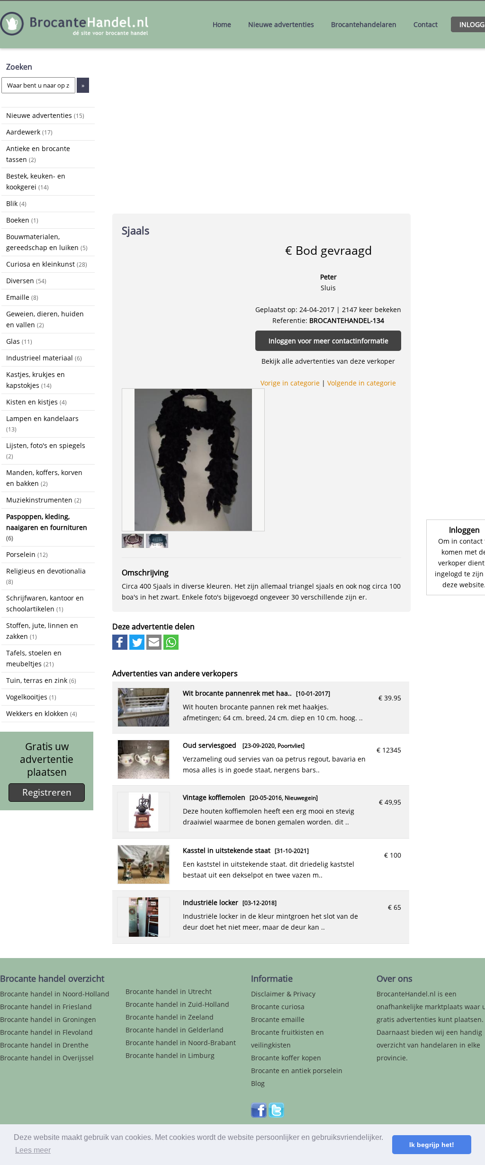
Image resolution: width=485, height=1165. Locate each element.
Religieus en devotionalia (46, 575)
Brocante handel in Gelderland (175, 1029)
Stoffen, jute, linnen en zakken (42, 631)
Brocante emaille (278, 1019)
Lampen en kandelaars (42, 423)
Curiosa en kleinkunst (46, 264)
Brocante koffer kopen (286, 1057)
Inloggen (464, 530)
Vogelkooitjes (31, 696)
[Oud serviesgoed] (143, 775)
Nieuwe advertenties (281, 24)
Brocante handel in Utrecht (169, 991)
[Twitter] (276, 1115)
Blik (16, 203)
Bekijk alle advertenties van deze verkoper (328, 361)
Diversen (26, 280)
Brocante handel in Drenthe (44, 1044)
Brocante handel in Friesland (46, 1006)
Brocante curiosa (278, 1006)
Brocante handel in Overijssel (47, 1057)
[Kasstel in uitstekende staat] (143, 881)
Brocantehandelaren (363, 24)
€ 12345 (389, 749)
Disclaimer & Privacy (283, 993)
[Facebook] (259, 1115)
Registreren (47, 792)
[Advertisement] (48, 867)
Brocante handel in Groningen (48, 1019)
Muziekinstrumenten (43, 499)
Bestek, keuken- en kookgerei (35, 181)
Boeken (22, 219)
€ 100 (392, 855)
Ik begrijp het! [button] (431, 1144)
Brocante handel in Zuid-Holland (177, 1004)
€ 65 (394, 907)
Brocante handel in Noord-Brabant (181, 1042)
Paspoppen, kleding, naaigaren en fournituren (46, 527)
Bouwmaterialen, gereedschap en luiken (47, 242)
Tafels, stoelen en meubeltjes (34, 658)
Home (222, 24)
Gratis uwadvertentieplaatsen (46, 759)
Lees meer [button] (33, 1150)
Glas (19, 341)
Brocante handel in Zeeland (170, 1017)
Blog (258, 1083)
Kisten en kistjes (36, 401)
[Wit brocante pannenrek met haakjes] (143, 723)
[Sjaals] (193, 459)
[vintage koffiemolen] (143, 828)
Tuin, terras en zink (41, 680)
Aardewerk (29, 131)
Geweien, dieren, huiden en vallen (45, 319)
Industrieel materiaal (44, 357)
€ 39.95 (389, 697)
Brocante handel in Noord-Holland (54, 993)
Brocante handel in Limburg (170, 1055)
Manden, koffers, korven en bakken (44, 478)
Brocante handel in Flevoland (46, 1032)
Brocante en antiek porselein (296, 1070)
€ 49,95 (390, 802)
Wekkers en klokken (41, 713)
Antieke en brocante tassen (38, 154)
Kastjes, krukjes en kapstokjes (35, 380)
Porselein (27, 554)
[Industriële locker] (144, 934)
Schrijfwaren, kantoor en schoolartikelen (45, 603)
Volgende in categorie (361, 382)
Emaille (22, 297)
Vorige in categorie (290, 382)
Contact (425, 24)
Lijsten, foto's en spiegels (45, 450)
